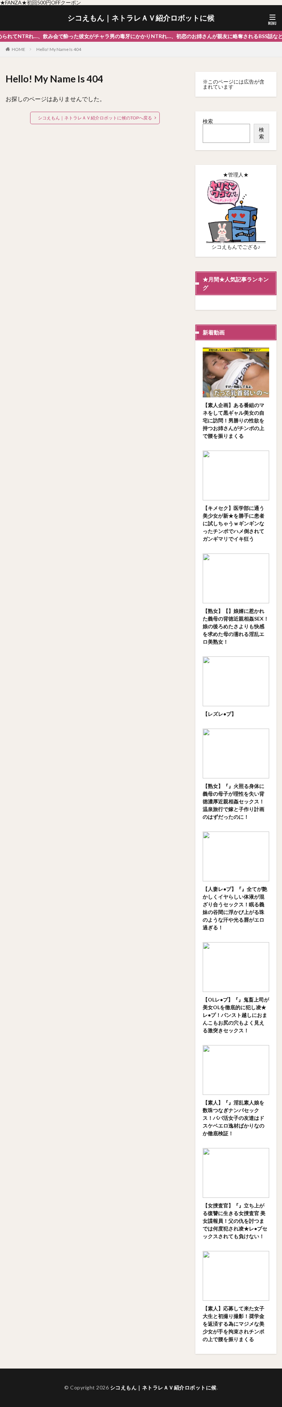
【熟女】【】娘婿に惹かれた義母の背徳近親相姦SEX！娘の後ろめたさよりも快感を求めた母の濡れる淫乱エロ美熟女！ (236, 626)
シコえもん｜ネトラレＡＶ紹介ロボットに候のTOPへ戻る (95, 118)
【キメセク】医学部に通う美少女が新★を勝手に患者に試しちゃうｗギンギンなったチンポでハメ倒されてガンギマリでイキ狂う (233, 523)
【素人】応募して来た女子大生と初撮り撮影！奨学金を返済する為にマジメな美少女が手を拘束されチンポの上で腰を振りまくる (233, 1323)
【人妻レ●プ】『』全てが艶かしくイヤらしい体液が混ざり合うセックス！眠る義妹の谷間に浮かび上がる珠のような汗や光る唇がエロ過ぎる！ (235, 908)
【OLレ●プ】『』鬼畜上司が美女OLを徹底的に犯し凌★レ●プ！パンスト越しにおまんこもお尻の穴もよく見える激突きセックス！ (236, 1014)
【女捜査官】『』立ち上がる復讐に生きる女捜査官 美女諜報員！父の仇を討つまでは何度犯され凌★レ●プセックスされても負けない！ (235, 1220)
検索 (208, 121)
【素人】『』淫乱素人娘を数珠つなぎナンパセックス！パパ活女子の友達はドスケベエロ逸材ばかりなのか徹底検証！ (233, 1117)
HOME (18, 49)
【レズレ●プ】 (219, 714)
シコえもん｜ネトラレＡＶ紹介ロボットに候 (141, 18)
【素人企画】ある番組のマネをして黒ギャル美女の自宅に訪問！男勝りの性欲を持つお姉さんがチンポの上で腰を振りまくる (233, 420)
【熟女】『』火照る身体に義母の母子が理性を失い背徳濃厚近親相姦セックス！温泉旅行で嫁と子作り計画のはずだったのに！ (233, 801)
